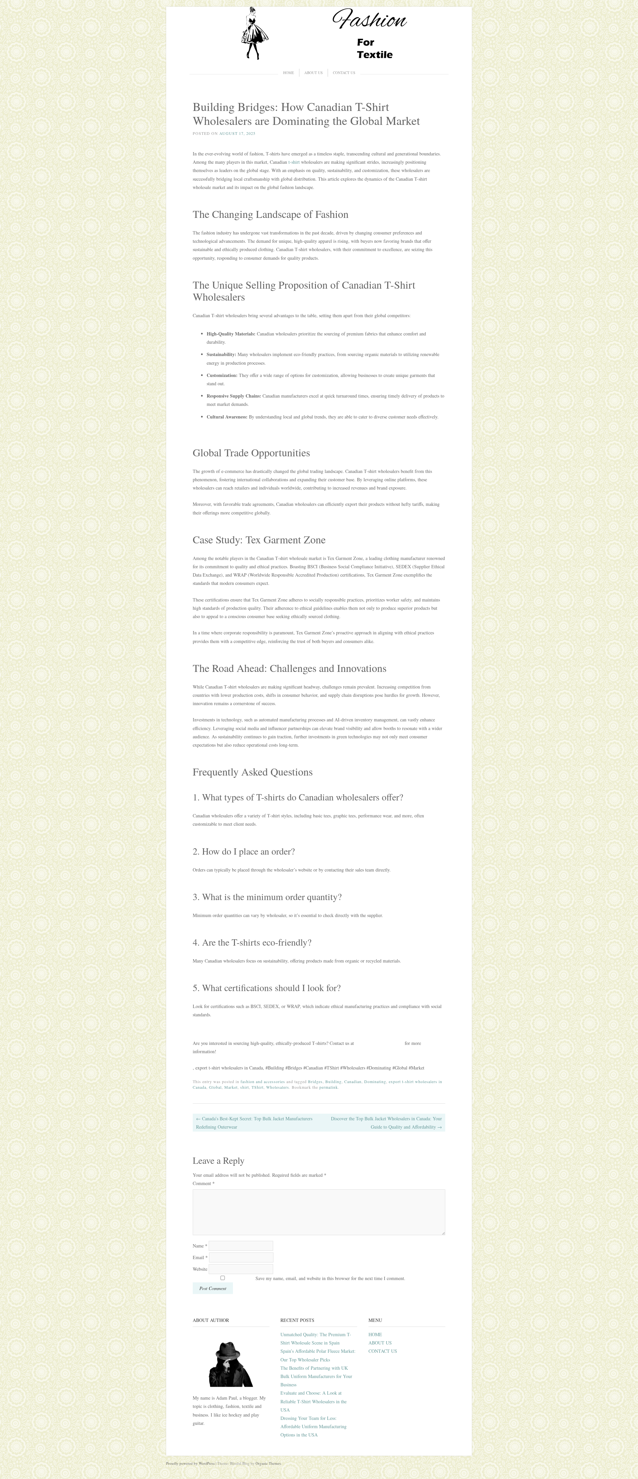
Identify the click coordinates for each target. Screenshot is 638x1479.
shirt (244, 1087)
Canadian (353, 1081)
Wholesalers (277, 1087)
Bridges (315, 1081)
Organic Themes (268, 1463)
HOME (288, 72)
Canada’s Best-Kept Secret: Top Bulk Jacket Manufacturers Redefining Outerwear (254, 1122)
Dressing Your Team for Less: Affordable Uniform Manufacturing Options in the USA (313, 1426)
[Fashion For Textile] (319, 58)
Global (215, 1087)
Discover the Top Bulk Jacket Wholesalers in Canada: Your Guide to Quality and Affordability (386, 1122)
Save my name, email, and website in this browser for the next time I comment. (330, 1278)
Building (333, 1081)
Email (200, 1257)
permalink (328, 1087)
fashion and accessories (263, 1081)
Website (200, 1269)
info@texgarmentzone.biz (379, 1043)
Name (200, 1246)
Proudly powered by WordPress (190, 1463)
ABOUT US (313, 72)
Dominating (375, 1081)
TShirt (258, 1087)
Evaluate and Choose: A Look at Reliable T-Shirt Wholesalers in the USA (313, 1401)
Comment (204, 1183)
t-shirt (294, 162)
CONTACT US (344, 72)
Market (231, 1087)
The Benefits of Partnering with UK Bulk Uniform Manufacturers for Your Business (316, 1376)
